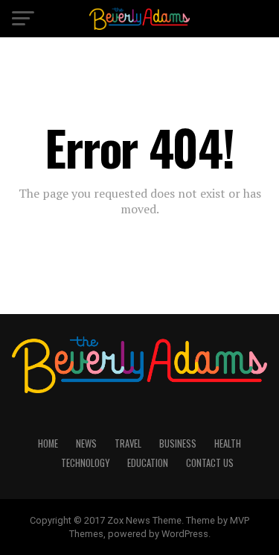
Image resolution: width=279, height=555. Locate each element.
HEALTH (227, 443)
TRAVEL (128, 443)
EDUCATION (147, 463)
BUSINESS (177, 443)
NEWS (86, 443)
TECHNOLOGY (85, 463)
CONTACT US (210, 463)
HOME (48, 443)
